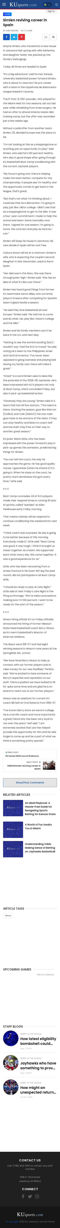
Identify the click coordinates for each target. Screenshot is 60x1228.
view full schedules (45, 975)
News (8, 915)
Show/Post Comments (30, 782)
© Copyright (12, 1221)
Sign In (51, 11)
